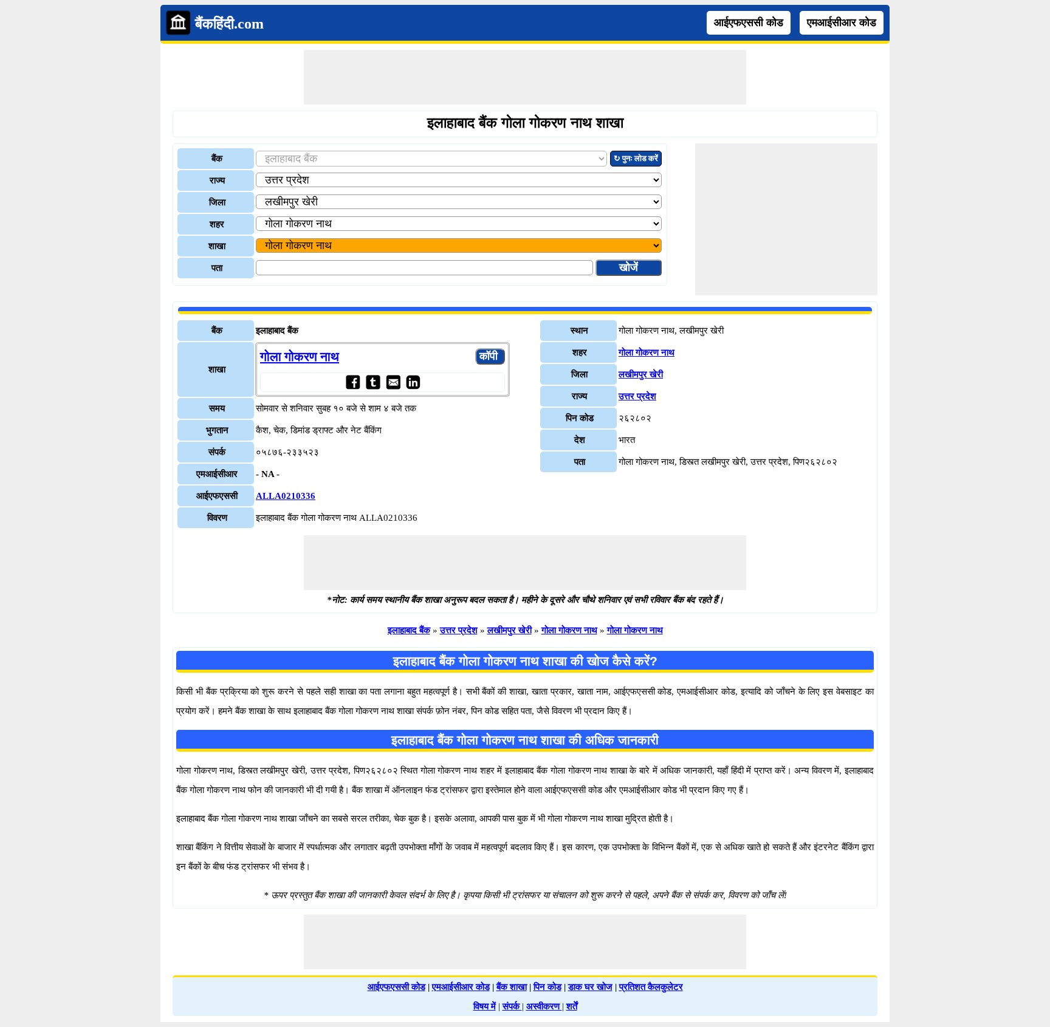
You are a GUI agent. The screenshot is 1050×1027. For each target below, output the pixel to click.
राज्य (217, 180)
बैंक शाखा (511, 987)
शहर (217, 224)
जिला (217, 202)
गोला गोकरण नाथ (299, 356)
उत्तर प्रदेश (637, 396)
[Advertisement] (525, 77)
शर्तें (571, 1006)
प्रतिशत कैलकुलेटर (651, 987)
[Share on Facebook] (352, 382)
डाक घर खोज (590, 987)
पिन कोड (547, 987)
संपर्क (512, 1006)
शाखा (216, 246)
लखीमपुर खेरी (641, 374)
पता (216, 268)
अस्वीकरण (544, 1006)
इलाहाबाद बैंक (409, 630)
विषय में (484, 1006)
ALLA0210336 (285, 496)
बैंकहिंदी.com (229, 24)
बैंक (216, 158)
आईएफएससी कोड (748, 22)
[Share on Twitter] (372, 382)
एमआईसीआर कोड (841, 22)
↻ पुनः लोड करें (636, 158)
